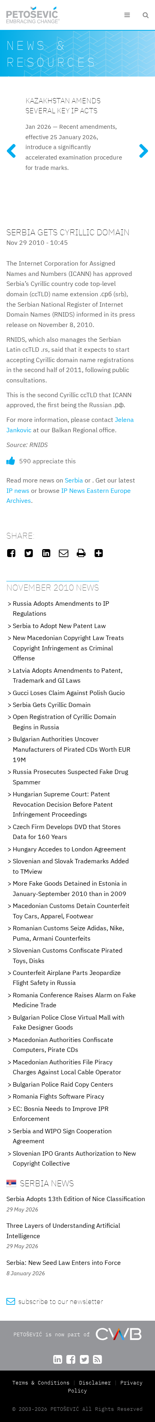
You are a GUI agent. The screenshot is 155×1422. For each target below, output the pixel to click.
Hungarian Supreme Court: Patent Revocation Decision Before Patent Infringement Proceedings (63, 804)
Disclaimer (95, 1382)
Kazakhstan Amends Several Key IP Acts (63, 105)
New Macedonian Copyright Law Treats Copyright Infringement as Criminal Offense (68, 648)
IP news (17, 490)
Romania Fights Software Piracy (58, 1096)
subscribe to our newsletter (54, 1301)
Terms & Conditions (42, 1382)
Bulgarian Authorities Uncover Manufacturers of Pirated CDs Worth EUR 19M (71, 749)
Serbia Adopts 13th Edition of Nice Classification (75, 1199)
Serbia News (46, 1183)
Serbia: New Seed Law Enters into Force (63, 1262)
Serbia (74, 480)
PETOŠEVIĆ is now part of (53, 1334)
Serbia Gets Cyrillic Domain (52, 705)
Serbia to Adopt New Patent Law (59, 626)
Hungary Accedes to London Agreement (69, 849)
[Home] (33, 15)
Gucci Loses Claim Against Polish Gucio (69, 693)
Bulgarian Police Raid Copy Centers (63, 1084)
